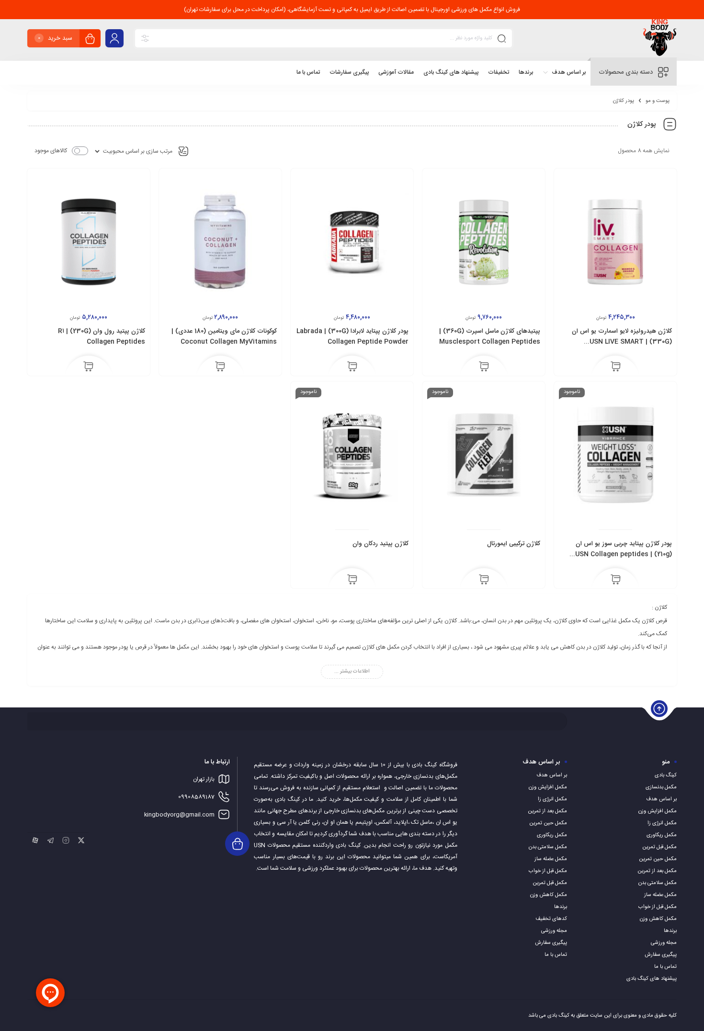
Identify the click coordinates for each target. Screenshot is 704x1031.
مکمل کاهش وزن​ (658, 919)
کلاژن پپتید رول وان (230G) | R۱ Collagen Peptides (101, 336)
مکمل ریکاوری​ (662, 835)
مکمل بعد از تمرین (657, 871)
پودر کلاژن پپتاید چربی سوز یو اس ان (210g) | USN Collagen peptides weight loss (623, 554)
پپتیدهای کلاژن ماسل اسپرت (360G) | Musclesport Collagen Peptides (489, 336)
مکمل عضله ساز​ (660, 895)
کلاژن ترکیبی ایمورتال (513, 543)
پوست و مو (658, 101)
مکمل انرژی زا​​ (662, 823)
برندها (670, 931)
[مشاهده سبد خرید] (90, 39)
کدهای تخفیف (551, 919)
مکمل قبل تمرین (659, 847)
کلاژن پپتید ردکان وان (380, 543)
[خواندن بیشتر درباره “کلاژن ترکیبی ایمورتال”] (484, 580)
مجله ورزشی (664, 943)
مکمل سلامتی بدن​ (657, 883)
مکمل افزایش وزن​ (657, 811)
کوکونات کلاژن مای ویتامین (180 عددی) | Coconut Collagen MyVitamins (224, 336)
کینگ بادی (666, 775)
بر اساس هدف (661, 799)
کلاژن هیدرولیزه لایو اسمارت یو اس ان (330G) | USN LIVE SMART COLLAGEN (622, 342)
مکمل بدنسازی (661, 787)
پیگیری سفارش (661, 955)
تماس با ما (665, 967)
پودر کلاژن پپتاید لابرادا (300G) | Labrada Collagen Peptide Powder (352, 336)
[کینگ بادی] (660, 40)
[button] (615, 367)
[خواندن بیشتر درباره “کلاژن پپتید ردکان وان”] (352, 580)
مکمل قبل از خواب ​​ (657, 907)
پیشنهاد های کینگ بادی (651, 979)
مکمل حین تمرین (658, 859)
